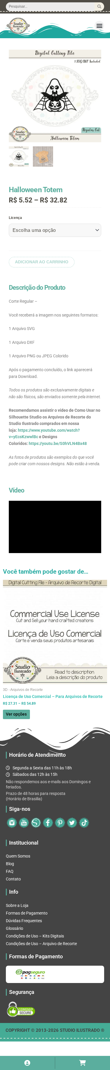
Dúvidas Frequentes (24, 920)
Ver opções (16, 714)
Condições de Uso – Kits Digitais (35, 936)
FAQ (9, 871)
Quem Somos (18, 856)
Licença (15, 218)
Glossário (14, 928)
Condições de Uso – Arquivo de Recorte (41, 943)
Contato (13, 879)
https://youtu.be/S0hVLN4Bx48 (58, 443)
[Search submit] (99, 6)
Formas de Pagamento (27, 913)
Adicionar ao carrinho (41, 262)
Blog (10, 863)
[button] (99, 26)
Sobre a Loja (17, 905)
